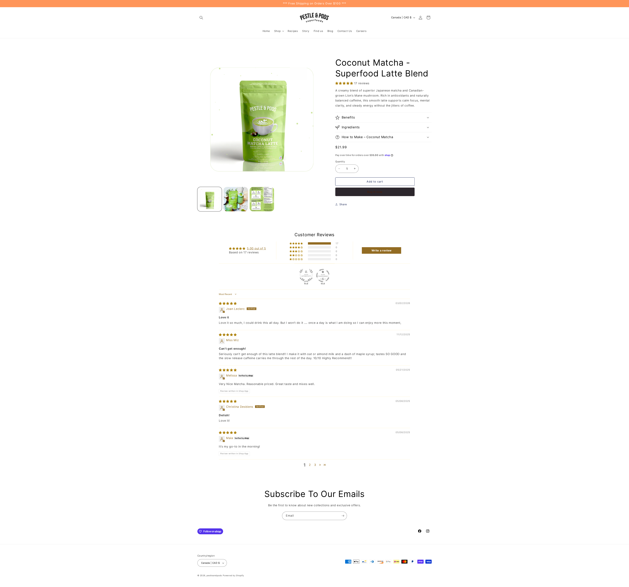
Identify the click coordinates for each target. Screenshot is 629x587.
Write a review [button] (382, 250)
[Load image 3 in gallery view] (262, 199)
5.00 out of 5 (256, 248)
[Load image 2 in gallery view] (236, 199)
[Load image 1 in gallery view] (209, 199)
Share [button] (343, 204)
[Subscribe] (343, 516)
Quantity (340, 161)
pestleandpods (214, 575)
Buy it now (374, 191)
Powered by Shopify (233, 575)
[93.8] (306, 275)
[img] (228, 303)
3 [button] (315, 465)
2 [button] (310, 465)
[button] (201, 17)
